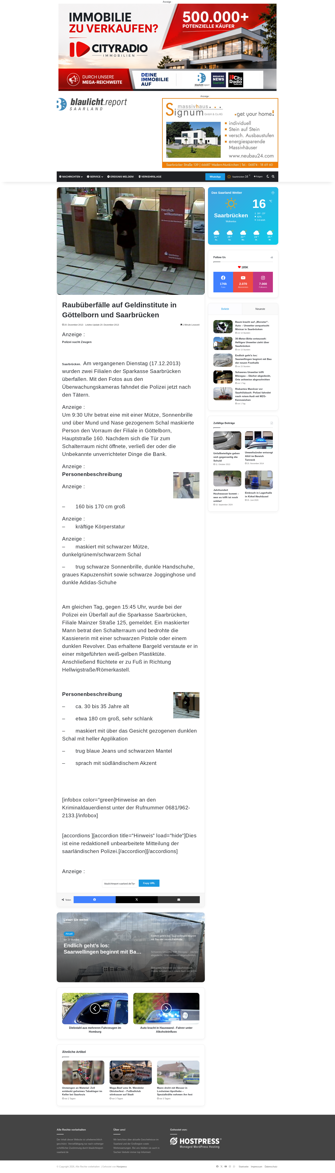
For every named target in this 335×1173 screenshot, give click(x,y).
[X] (137, 899)
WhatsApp (215, 176)
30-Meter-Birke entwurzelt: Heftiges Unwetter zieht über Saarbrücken (252, 342)
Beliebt (225, 308)
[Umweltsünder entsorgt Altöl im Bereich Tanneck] (259, 440)
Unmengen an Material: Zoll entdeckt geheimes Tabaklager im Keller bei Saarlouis (82, 1091)
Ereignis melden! (122, 176)
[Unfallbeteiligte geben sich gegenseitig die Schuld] (227, 440)
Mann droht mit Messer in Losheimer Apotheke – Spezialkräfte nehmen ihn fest (174, 1091)
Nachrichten (71, 176)
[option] (131, 947)
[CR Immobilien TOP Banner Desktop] (167, 47)
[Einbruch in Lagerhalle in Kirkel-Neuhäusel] (259, 480)
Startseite (243, 1166)
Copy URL (149, 883)
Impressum (256, 1166)
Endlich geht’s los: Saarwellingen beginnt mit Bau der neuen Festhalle (253, 359)
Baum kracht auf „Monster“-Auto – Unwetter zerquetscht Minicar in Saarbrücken (252, 325)
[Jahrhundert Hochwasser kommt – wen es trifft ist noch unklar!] (227, 478)
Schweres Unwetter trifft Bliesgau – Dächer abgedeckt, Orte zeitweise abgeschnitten (101, 949)
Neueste (260, 308)
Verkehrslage (151, 176)
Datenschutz (271, 1166)
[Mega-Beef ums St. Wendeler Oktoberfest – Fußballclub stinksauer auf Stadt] (131, 1073)
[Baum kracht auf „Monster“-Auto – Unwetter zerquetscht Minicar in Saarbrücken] (223, 326)
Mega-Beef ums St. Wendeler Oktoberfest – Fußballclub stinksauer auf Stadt (127, 1091)
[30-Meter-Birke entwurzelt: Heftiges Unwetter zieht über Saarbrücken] (223, 343)
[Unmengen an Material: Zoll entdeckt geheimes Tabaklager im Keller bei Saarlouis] (83, 1073)
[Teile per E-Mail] (179, 899)
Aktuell (69, 933)
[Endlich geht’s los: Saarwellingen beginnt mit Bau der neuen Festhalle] (223, 360)
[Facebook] (95, 899)
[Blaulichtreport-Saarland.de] (92, 104)
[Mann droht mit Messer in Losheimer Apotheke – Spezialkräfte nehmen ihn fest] (178, 1073)
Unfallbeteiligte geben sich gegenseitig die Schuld (226, 457)
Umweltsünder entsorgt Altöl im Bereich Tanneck (259, 456)
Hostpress (122, 1166)
